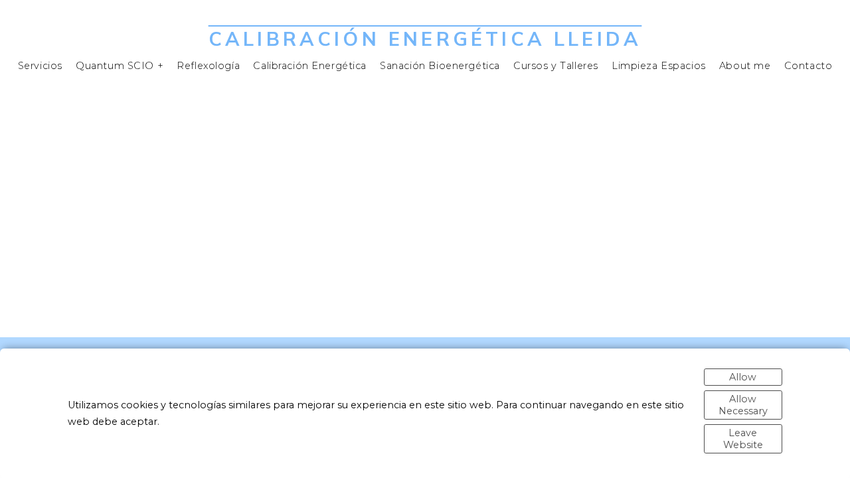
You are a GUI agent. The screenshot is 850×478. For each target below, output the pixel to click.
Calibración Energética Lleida (425, 38)
